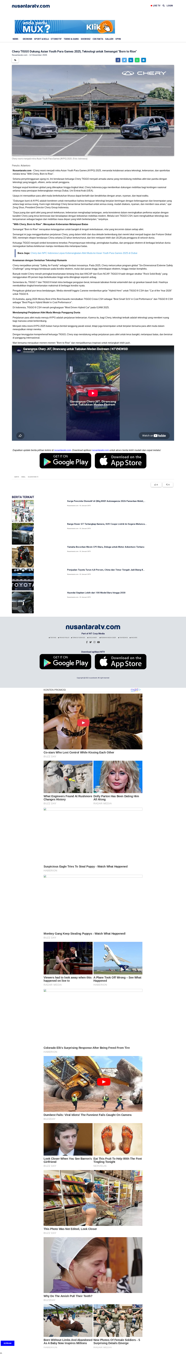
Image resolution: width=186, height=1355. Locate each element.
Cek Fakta (98, 39)
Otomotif (56, 39)
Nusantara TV (33, 477)
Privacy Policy (64, 637)
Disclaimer (92, 637)
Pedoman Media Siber (108, 637)
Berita (16, 477)
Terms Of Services (78, 637)
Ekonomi (27, 39)
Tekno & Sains (71, 39)
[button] (118, 60)
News (15, 39)
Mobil (23, 477)
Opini (118, 39)
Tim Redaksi (123, 637)
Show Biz (86, 39)
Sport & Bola (41, 39)
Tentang (53, 637)
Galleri (109, 39)
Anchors (134, 637)
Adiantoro (25, 165)
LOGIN (170, 5)
